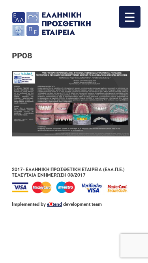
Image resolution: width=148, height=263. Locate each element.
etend (54, 204)
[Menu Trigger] (130, 17)
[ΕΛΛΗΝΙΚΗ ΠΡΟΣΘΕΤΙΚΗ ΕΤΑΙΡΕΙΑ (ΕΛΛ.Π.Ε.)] (51, 35)
